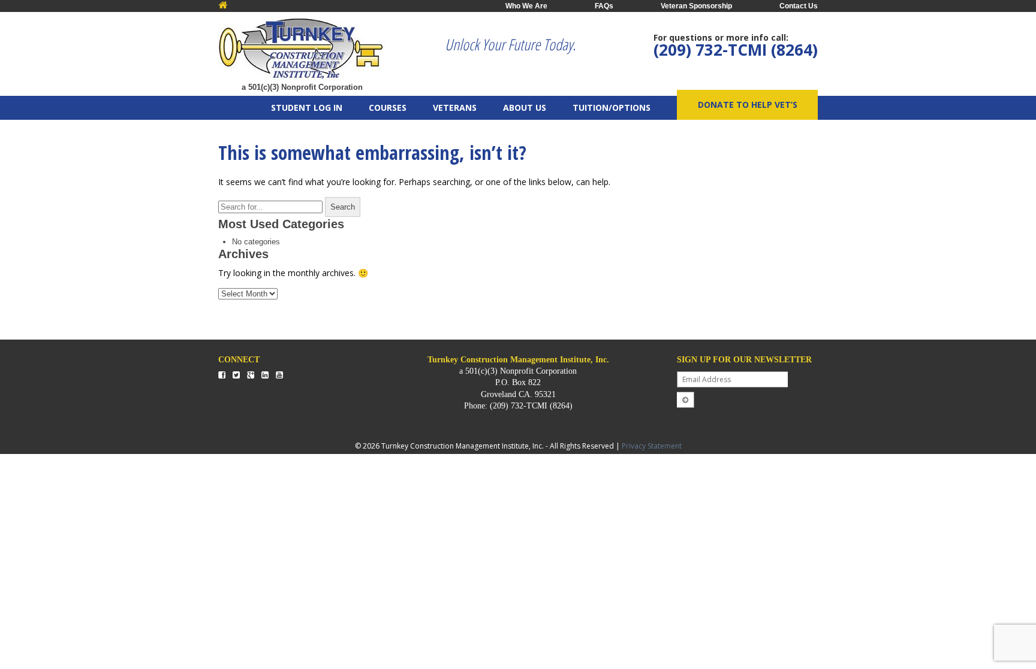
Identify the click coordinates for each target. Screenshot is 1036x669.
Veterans (455, 107)
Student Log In (306, 107)
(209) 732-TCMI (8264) (735, 49)
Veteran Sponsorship (696, 6)
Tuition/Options (611, 107)
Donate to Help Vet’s (747, 104)
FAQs (604, 6)
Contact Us (798, 6)
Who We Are (526, 6)
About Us (524, 107)
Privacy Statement (652, 446)
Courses (387, 107)
